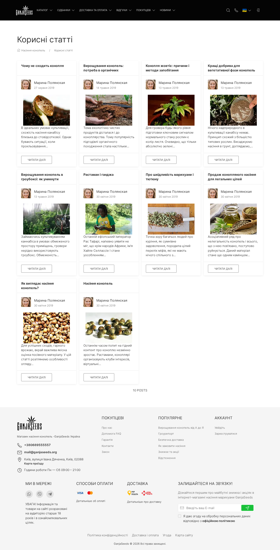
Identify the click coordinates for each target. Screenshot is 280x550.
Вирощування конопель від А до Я (181, 427)
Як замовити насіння (171, 445)
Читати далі (37, 159)
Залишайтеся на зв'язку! (205, 483)
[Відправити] (247, 508)
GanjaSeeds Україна (67, 436)
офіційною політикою (218, 521)
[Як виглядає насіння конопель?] (46, 327)
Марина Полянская (49, 83)
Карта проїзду (34, 463)
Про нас (107, 427)
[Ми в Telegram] (50, 494)
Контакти (108, 445)
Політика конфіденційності (107, 535)
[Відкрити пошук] (228, 10)
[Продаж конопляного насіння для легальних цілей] (233, 219)
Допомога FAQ (111, 433)
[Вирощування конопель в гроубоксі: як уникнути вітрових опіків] (46, 219)
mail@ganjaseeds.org (40, 452)
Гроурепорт (166, 433)
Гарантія (107, 439)
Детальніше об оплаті (90, 501)
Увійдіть (220, 427)
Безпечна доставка (171, 439)
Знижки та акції (168, 452)
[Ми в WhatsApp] (29, 494)
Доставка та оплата (93, 10)
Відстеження (166, 458)
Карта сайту (184, 535)
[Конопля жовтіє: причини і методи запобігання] (171, 110)
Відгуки (121, 10)
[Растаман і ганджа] (108, 219)
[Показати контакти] (236, 10)
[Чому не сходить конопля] (46, 110)
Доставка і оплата (145, 535)
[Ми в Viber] (39, 494)
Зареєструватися (226, 433)
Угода (167, 535)
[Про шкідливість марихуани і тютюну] (171, 219)
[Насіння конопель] (108, 327)
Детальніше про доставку (144, 501)
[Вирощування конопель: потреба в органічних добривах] (108, 110)
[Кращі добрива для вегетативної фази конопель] (233, 110)
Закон (105, 452)
